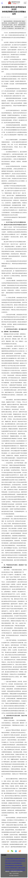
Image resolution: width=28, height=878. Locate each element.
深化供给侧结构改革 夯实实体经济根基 (13, 865)
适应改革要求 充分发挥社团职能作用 (13, 863)
